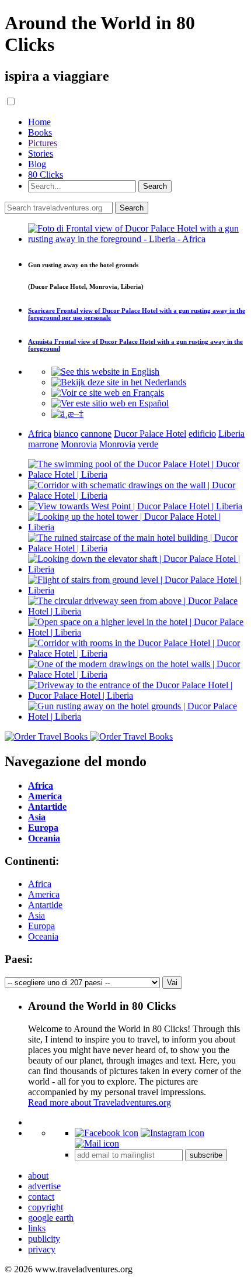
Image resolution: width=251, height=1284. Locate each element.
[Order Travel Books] (89, 736)
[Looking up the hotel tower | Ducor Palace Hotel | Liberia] (137, 527)
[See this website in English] (105, 372)
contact (41, 1197)
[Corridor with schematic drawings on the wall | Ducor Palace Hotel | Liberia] (137, 496)
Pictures (42, 143)
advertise (44, 1186)
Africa (39, 884)
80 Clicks (45, 175)
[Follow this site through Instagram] (172, 1133)
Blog (37, 164)
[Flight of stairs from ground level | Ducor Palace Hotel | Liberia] (137, 590)
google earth (51, 1218)
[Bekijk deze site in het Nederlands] (118, 382)
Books (40, 132)
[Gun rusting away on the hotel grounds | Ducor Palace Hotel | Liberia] (137, 717)
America (44, 894)
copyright (45, 1207)
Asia (36, 915)
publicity (44, 1239)
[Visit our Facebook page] (106, 1133)
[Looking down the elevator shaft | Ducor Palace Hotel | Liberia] (137, 569)
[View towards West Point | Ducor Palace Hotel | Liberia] (135, 506)
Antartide (45, 905)
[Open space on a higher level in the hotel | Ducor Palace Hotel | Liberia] (137, 632)
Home (39, 122)
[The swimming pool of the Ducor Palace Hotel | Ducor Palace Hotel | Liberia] (137, 474)
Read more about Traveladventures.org (99, 1102)
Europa (41, 926)
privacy (41, 1249)
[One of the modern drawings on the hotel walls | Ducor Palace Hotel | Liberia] (137, 674)
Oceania (43, 936)
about (38, 1176)
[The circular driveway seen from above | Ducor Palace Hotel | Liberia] (137, 611)
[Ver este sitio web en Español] (110, 403)
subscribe (206, 1155)
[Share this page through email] (97, 1143)
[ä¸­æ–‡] (67, 414)
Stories (40, 153)
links (37, 1228)
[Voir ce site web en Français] (107, 393)
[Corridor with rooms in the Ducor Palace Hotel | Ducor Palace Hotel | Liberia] (137, 653)
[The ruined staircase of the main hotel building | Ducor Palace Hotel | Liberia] (137, 548)
